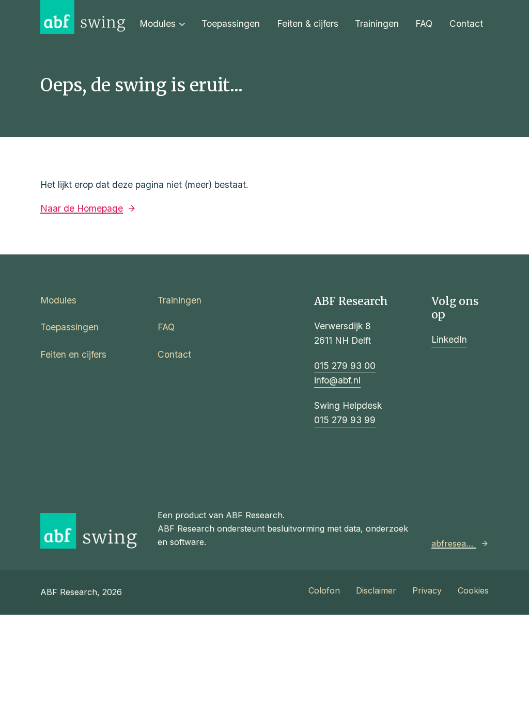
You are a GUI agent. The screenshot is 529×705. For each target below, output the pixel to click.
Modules (157, 23)
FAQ (423, 23)
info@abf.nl (337, 380)
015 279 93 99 (345, 419)
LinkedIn (449, 339)
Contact (466, 23)
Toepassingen (230, 23)
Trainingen (377, 23)
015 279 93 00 (345, 365)
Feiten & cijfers (307, 23)
